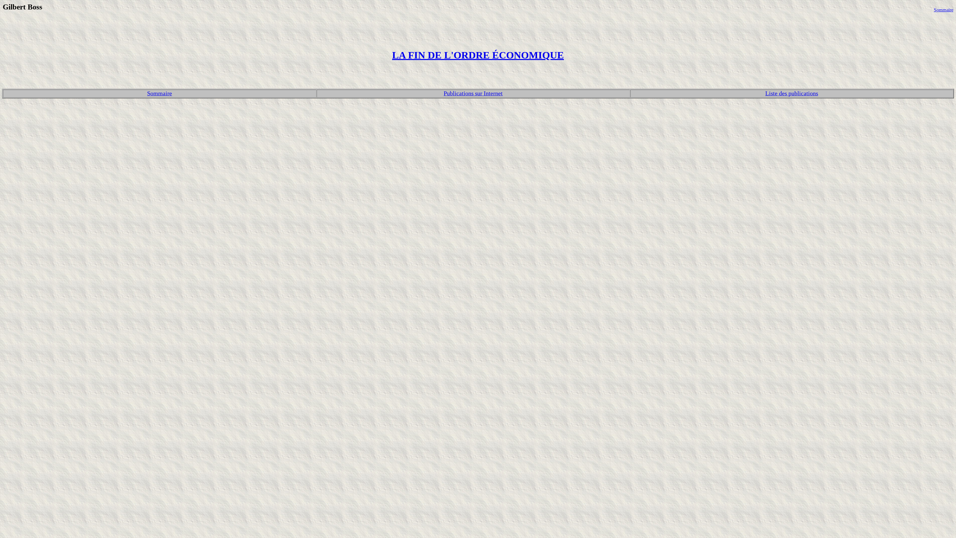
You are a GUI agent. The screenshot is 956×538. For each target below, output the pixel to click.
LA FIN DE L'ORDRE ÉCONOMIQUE (478, 55)
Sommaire (943, 9)
